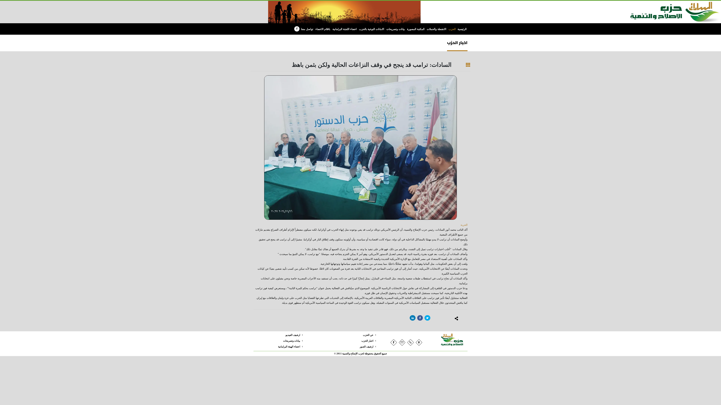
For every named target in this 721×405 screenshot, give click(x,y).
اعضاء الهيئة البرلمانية (289, 346)
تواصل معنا (307, 29)
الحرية (464, 225)
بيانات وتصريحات (395, 29)
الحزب (452, 29)
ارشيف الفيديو (293, 335)
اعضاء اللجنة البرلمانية (345, 29)
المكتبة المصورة (416, 29)
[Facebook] (296, 29)
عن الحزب (368, 335)
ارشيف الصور (366, 346)
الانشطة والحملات (436, 29)
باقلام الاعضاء (322, 29)
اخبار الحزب (367, 341)
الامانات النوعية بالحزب (371, 29)
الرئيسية (462, 29)
